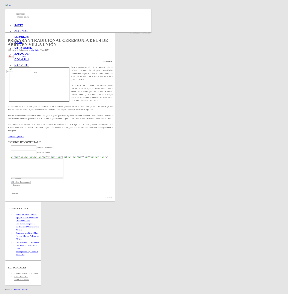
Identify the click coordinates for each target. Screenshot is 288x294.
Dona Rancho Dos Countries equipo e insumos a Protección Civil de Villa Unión (27, 217)
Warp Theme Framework (20, 289)
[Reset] (35, 72)
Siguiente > (19, 137)
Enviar (15, 194)
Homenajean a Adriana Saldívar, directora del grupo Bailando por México (27, 236)
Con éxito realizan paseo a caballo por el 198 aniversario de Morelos (27, 227)
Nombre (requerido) (45, 147)
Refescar (16, 185)
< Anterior (11, 137)
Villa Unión (35, 50)
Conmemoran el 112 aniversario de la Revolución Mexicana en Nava (27, 245)
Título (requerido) (44, 152)
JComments (108, 197)
